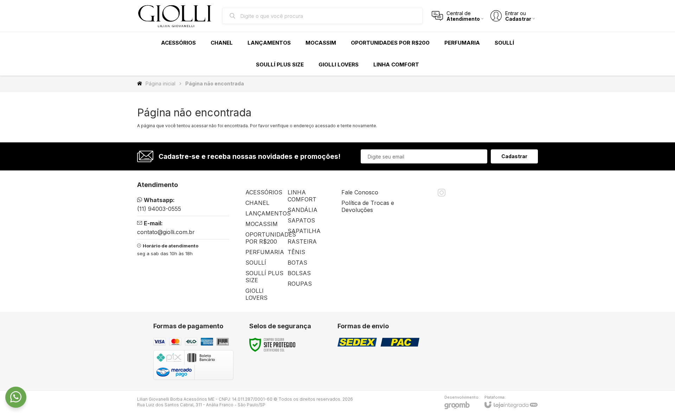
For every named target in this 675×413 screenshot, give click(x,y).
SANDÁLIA (302, 209)
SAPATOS (301, 220)
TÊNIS (296, 252)
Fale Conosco (359, 192)
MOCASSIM (261, 223)
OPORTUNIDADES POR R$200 (270, 238)
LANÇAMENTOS (268, 213)
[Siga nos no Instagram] (441, 192)
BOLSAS (299, 273)
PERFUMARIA (264, 252)
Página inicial (160, 83)
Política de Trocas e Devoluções (367, 206)
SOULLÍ (255, 262)
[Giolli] (175, 15)
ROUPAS (300, 283)
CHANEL (257, 202)
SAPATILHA (304, 230)
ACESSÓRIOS (263, 192)
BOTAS (297, 262)
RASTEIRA (302, 241)
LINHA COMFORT (302, 196)
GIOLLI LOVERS (256, 294)
